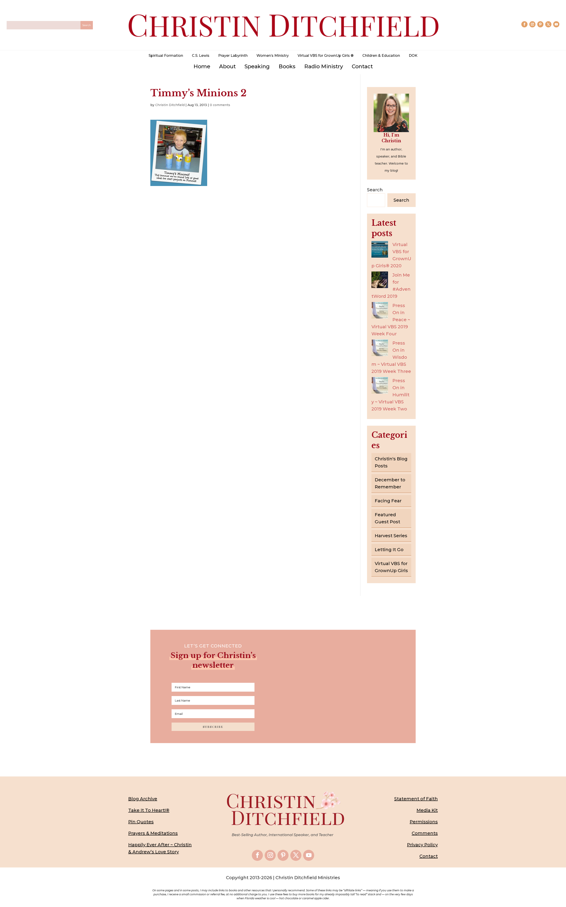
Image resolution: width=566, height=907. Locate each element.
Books (287, 66)
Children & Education (381, 55)
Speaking (257, 66)
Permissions (424, 821)
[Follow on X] (548, 24)
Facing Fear (388, 500)
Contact (362, 66)
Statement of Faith (416, 798)
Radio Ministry (323, 66)
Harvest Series (391, 535)
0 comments (220, 105)
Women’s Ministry (272, 55)
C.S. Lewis (200, 55)
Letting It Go (389, 549)
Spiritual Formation (166, 55)
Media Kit (427, 810)
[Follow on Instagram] (532, 24)
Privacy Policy (422, 844)
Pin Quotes (141, 821)
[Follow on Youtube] (556, 24)
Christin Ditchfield (170, 105)
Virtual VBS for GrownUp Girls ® (326, 55)
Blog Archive (142, 798)
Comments (425, 833)
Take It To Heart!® (148, 810)
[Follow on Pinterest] (540, 24)
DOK (413, 55)
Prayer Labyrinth (233, 55)
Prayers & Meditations (153, 833)
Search (375, 189)
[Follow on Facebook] (524, 24)
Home (201, 66)
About (227, 66)
